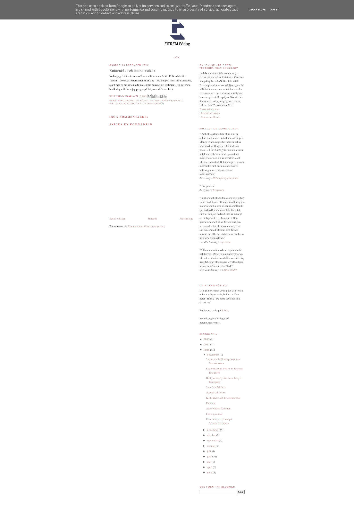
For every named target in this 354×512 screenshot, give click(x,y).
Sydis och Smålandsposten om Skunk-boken (223, 361)
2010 (207, 350)
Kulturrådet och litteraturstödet (223, 398)
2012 (207, 339)
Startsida (152, 218)
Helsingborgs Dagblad (225, 178)
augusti (211, 446)
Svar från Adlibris (216, 387)
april (210, 467)
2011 (207, 344)
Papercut (211, 403)
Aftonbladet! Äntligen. (218, 408)
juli (209, 451)
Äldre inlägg (186, 218)
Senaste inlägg (117, 218)
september (213, 440)
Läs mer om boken (210, 113)
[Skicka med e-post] (150, 96)
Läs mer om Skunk (210, 117)
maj (209, 462)
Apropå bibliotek (215, 392)
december (212, 354)
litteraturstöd (153, 103)
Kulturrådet (132, 103)
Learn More (257, 9)
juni (209, 456)
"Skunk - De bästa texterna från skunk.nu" (153, 100)
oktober (211, 435)
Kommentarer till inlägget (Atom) (146, 226)
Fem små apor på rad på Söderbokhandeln (219, 421)
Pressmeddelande (209, 109)
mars (210, 472)
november (213, 430)
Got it (274, 9)
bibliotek (115, 103)
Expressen (218, 190)
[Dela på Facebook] (161, 96)
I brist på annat (214, 414)
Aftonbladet (230, 270)
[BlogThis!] (153, 96)
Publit (224, 310)
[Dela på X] (157, 96)
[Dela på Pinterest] (165, 96)
